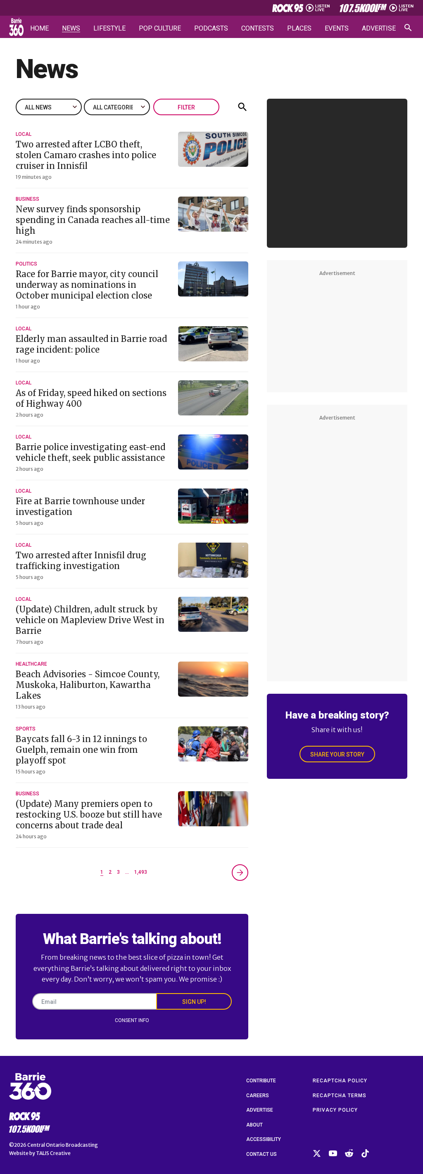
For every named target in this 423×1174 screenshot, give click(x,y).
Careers (257, 1095)
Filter (186, 107)
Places (299, 28)
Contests (257, 28)
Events (337, 28)
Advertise (379, 28)
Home (39, 28)
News (71, 28)
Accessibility (263, 1139)
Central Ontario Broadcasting (62, 1145)
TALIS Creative (53, 1153)
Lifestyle (109, 28)
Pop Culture (160, 28)
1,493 (140, 872)
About (254, 1125)
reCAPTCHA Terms (339, 1095)
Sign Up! (194, 1001)
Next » (240, 872)
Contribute (261, 1081)
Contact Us (261, 1154)
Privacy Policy (335, 1110)
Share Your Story (337, 754)
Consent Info (132, 1020)
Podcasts (211, 28)
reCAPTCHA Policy (340, 1081)
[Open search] (408, 27)
